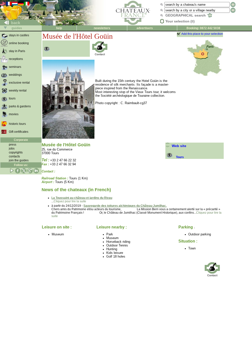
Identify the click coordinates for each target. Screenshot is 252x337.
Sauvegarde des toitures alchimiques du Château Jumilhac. (125, 205)
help (59, 28)
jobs (12, 148)
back (15, 23)
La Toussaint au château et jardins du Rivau (81, 198)
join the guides (19, 160)
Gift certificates (18, 131)
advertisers (145, 28)
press (12, 144)
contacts (14, 156)
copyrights (16, 152)
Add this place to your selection (202, 34)
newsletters (102, 28)
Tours (180, 157)
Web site (178, 146)
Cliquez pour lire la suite (70, 201)
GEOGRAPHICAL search (186, 15)
